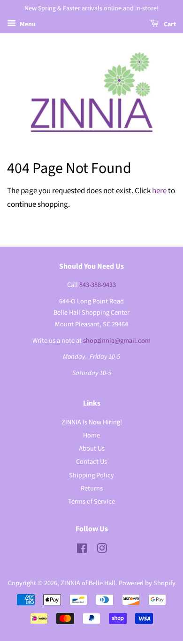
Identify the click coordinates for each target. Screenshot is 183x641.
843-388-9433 (97, 285)
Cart (169, 24)
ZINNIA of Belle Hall (88, 583)
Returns (92, 488)
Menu (27, 24)
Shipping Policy (91, 475)
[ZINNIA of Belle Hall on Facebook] (81, 550)
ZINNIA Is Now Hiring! (91, 422)
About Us (92, 448)
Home (91, 435)
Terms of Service (91, 501)
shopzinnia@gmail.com (117, 341)
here (159, 190)
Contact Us (91, 462)
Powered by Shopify (147, 583)
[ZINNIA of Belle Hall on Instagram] (102, 550)
